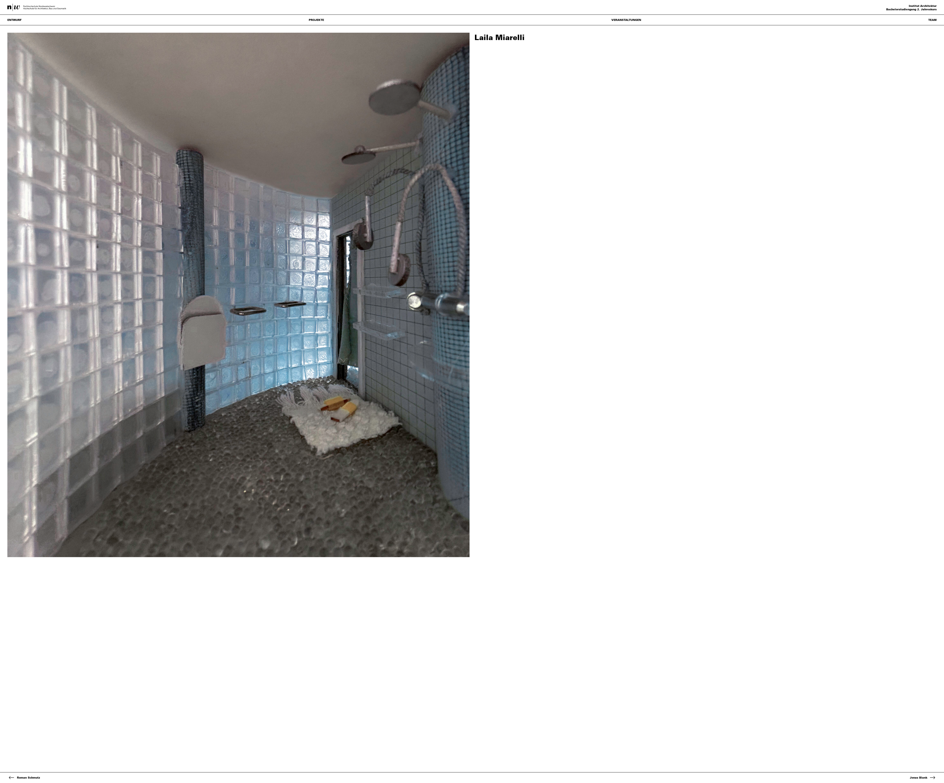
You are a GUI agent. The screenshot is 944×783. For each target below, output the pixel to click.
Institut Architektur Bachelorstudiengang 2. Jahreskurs (911, 7)
